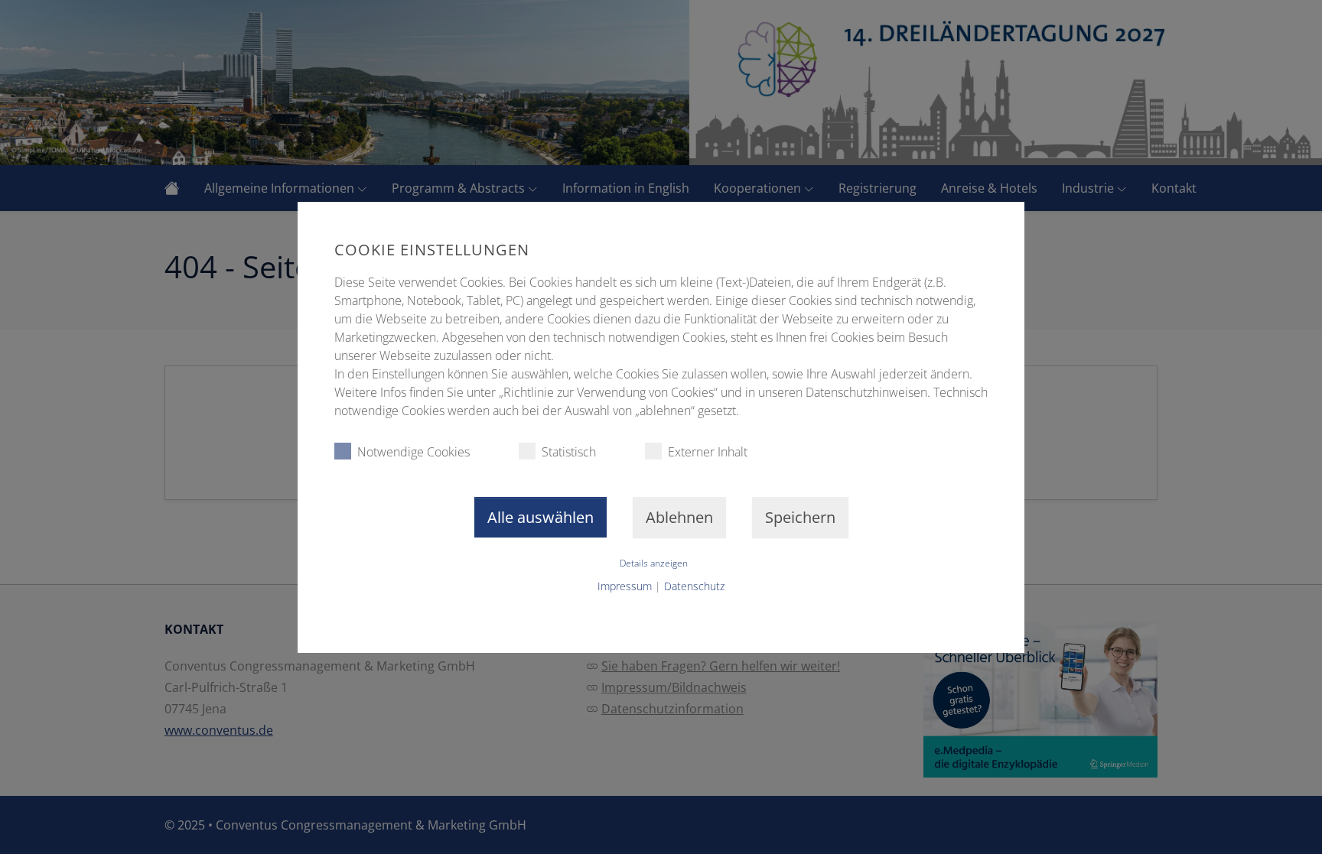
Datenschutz (694, 586)
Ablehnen (679, 517)
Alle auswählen (540, 517)
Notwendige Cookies (413, 451)
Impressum (625, 586)
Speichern (800, 517)
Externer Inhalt (707, 451)
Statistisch (569, 451)
